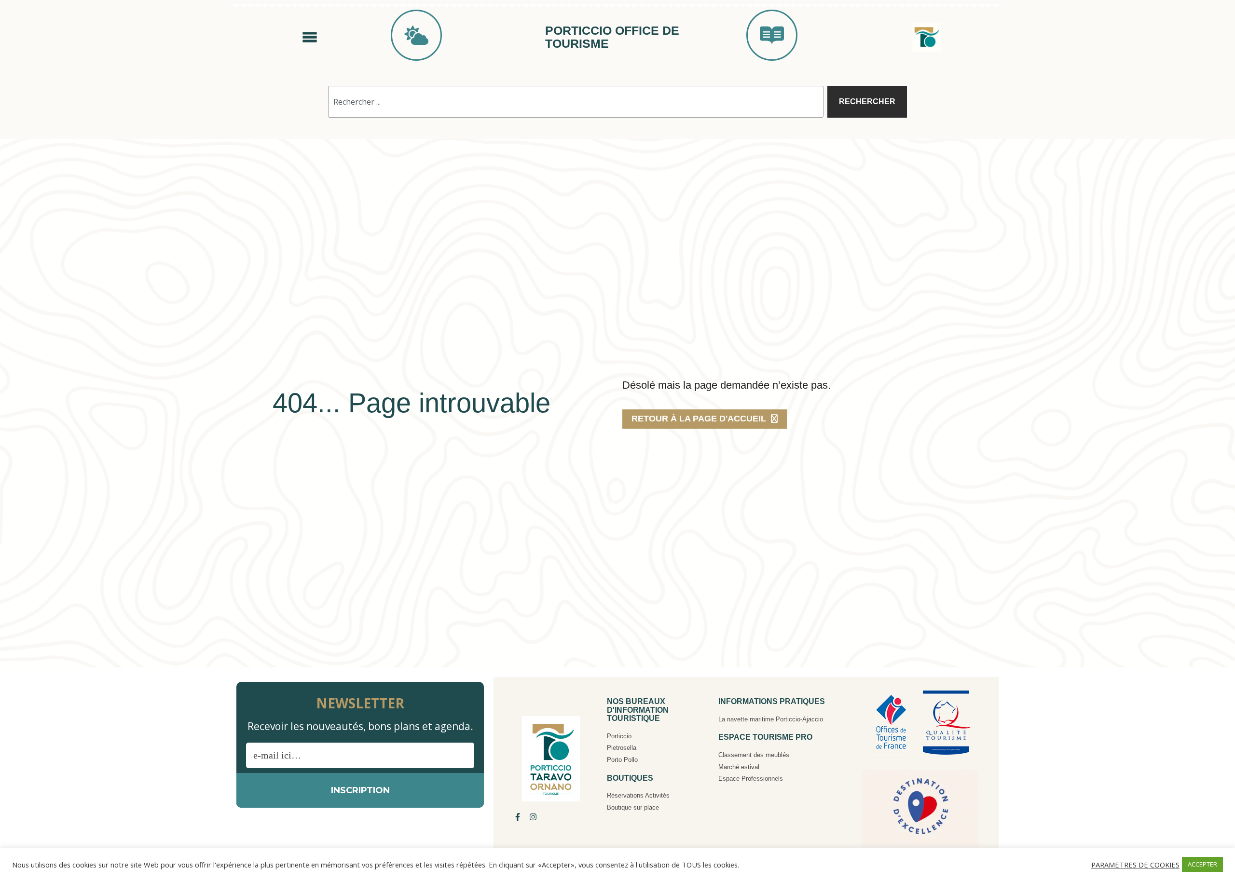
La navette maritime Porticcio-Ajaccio (770, 719)
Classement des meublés (753, 755)
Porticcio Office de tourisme (612, 37)
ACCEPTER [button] (1202, 864)
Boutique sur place (633, 807)
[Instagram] (533, 817)
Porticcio (619, 736)
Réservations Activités (638, 795)
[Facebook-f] (517, 817)
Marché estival (738, 767)
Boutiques (630, 778)
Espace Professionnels (750, 778)
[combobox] (575, 102)
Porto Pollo (622, 759)
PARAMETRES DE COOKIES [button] (1135, 864)
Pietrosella (621, 747)
